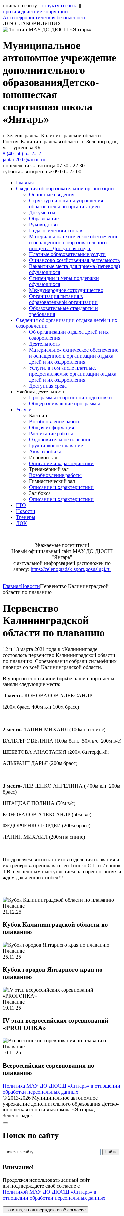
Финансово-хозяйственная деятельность (74, 260)
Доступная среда (48, 386)
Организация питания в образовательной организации (63, 299)
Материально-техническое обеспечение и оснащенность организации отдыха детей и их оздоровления (73, 356)
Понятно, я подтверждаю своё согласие (45, 1209)
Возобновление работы (55, 421)
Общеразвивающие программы (64, 403)
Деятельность (44, 344)
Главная (25, 182)
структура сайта (60, 5)
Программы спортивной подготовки (70, 397)
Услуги (24, 409)
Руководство (43, 224)
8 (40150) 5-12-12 (22, 153)
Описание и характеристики (61, 463)
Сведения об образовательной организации (65, 188)
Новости (25, 511)
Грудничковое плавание (56, 445)
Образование (44, 218)
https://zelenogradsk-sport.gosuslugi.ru (71, 569)
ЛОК (21, 523)
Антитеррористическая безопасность (44, 17)
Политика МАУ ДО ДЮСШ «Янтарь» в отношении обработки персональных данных (61, 1089)
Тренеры (25, 517)
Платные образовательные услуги (67, 254)
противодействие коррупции (35, 11)
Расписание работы (51, 433)
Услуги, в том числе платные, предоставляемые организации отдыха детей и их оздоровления (72, 374)
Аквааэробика (45, 451)
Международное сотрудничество (66, 290)
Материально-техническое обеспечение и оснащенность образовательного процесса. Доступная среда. (73, 242)
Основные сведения (51, 194)
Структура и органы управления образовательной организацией (66, 203)
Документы (42, 212)
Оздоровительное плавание (60, 439)
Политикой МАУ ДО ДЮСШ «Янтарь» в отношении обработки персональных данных (54, 1195)
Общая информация (51, 427)
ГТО (21, 505)
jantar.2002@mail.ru (24, 159)
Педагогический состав (55, 230)
